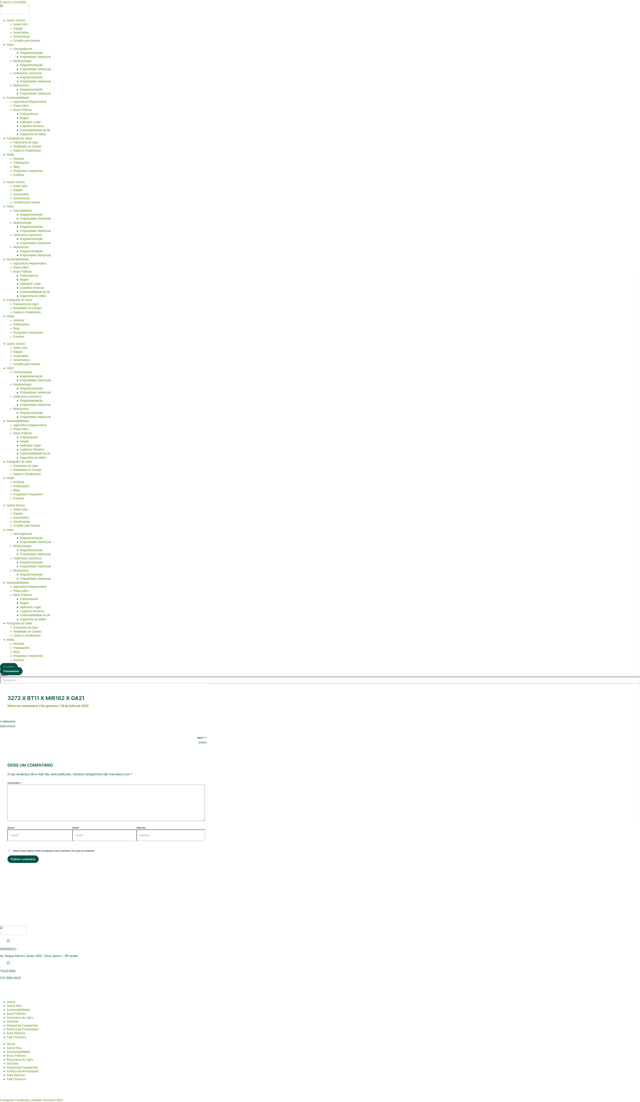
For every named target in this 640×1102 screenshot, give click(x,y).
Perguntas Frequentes (28, 171)
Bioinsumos (21, 85)
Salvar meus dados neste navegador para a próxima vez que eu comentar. (54, 850)
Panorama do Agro (25, 142)
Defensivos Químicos (27, 73)
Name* (11, 827)
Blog (16, 166)
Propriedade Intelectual (35, 57)
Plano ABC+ (21, 105)
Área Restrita (16, 1033)
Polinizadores (29, 114)
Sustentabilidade (18, 97)
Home (11, 1002)
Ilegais (24, 118)
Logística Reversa (32, 126)
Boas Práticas (22, 110)
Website (141, 827)
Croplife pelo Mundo (26, 40)
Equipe (18, 28)
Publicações (21, 162)
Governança (21, 36)
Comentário (15, 782)
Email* (75, 827)
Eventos (18, 175)
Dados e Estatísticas (27, 150)
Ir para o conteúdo (13, 2)
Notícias (18, 158)
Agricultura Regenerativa (29, 101)
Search (4, 675)
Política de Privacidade (22, 1029)
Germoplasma (22, 49)
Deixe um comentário (23, 706)
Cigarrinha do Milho (33, 134)
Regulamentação (31, 53)
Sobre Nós (20, 24)
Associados (21, 32)
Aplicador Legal (30, 122)
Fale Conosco (16, 1037)
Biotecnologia (22, 61)
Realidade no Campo (27, 146)
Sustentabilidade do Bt (35, 130)
